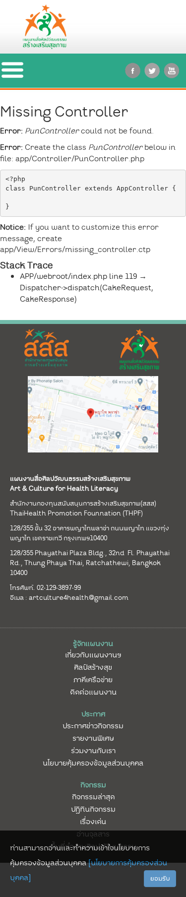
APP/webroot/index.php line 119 (78, 276)
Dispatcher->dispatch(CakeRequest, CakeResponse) (86, 293)
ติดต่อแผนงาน (93, 692)
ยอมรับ (160, 878)
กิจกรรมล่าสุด (93, 797)
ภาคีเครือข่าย (93, 680)
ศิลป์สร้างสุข (93, 667)
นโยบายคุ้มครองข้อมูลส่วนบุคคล (93, 763)
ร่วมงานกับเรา (93, 751)
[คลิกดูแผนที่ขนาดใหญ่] (93, 414)
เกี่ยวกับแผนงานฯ (93, 655)
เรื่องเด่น (93, 822)
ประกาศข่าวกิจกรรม (93, 726)
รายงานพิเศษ (93, 738)
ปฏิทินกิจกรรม (93, 809)
